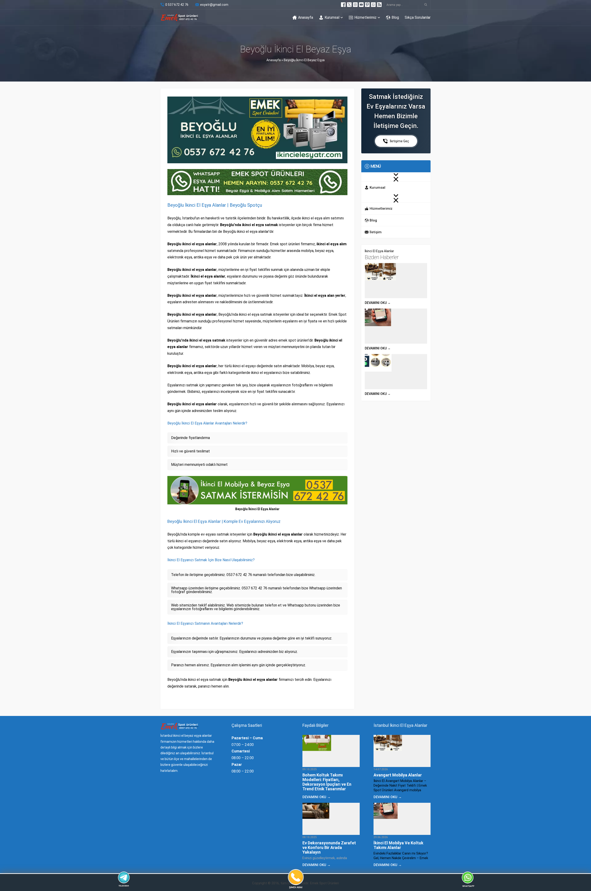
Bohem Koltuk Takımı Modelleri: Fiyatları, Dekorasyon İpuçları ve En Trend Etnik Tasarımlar (326, 782)
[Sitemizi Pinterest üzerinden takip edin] (367, 4)
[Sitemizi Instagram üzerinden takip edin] (355, 4)
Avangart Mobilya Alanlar (398, 775)
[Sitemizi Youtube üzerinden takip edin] (361, 4)
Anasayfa (273, 60)
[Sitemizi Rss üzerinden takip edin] (379, 4)
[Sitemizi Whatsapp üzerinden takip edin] (373, 4)
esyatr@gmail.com (214, 4)
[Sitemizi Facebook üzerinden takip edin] (343, 4)
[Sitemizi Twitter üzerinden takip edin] (349, 4)
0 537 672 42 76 (176, 4)
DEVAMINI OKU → (378, 303)
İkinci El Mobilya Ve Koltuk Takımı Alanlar (398, 845)
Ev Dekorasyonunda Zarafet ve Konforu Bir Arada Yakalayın (329, 847)
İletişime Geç (399, 141)
